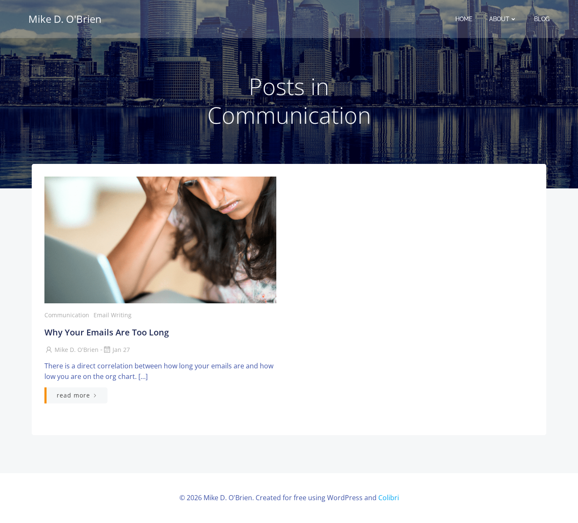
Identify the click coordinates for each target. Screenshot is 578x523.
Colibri (388, 497)
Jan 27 (121, 350)
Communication (66, 315)
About (499, 19)
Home (463, 19)
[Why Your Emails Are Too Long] (160, 239)
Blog (542, 19)
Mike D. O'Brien (77, 350)
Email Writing (113, 315)
